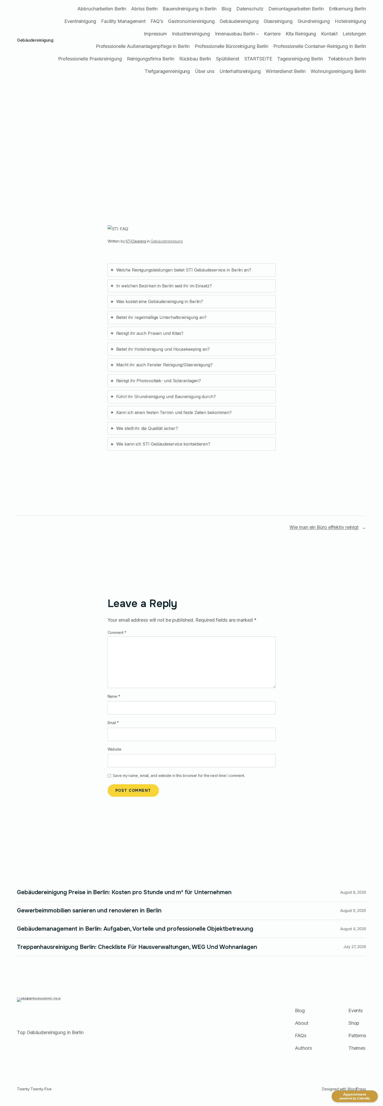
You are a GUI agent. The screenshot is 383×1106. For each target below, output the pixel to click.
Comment (117, 632)
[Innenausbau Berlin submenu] (257, 34)
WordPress (356, 1089)
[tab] (192, 270)
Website (114, 749)
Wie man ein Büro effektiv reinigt (324, 527)
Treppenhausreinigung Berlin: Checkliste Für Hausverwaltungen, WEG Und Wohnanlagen (137, 947)
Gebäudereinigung (35, 40)
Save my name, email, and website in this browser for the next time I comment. (179, 775)
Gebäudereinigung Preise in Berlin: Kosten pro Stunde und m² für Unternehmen (124, 892)
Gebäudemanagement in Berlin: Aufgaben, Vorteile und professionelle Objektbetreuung (135, 928)
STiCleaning (136, 241)
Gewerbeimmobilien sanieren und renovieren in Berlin (89, 910)
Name (114, 696)
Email (113, 722)
